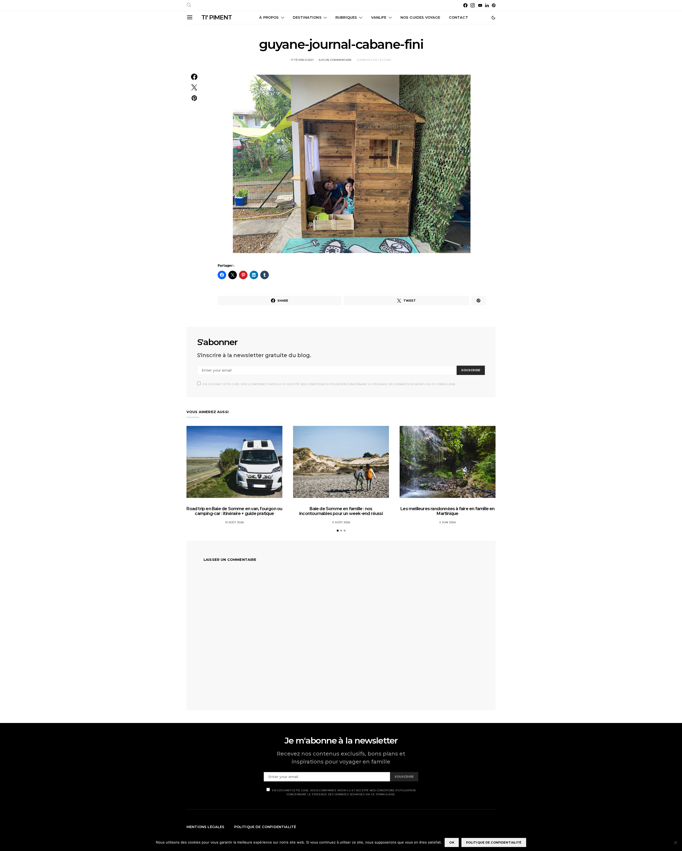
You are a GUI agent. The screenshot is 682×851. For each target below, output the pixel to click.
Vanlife (379, 17)
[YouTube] (480, 5)
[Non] (675, 842)
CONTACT (458, 17)
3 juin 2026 (447, 522)
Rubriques (346, 17)
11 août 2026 (341, 522)
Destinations (307, 17)
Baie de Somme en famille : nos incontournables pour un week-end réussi (341, 511)
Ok (451, 842)
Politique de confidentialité (265, 827)
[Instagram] (472, 5)
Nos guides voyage (420, 17)
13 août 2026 (234, 522)
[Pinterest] (494, 5)
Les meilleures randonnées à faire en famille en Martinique (447, 511)
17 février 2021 (302, 60)
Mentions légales (205, 827)
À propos (269, 17)
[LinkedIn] (487, 5)
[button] (493, 17)
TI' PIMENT (216, 17)
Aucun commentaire (335, 60)
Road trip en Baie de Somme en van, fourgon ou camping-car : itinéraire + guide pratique (234, 511)
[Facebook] (465, 5)
